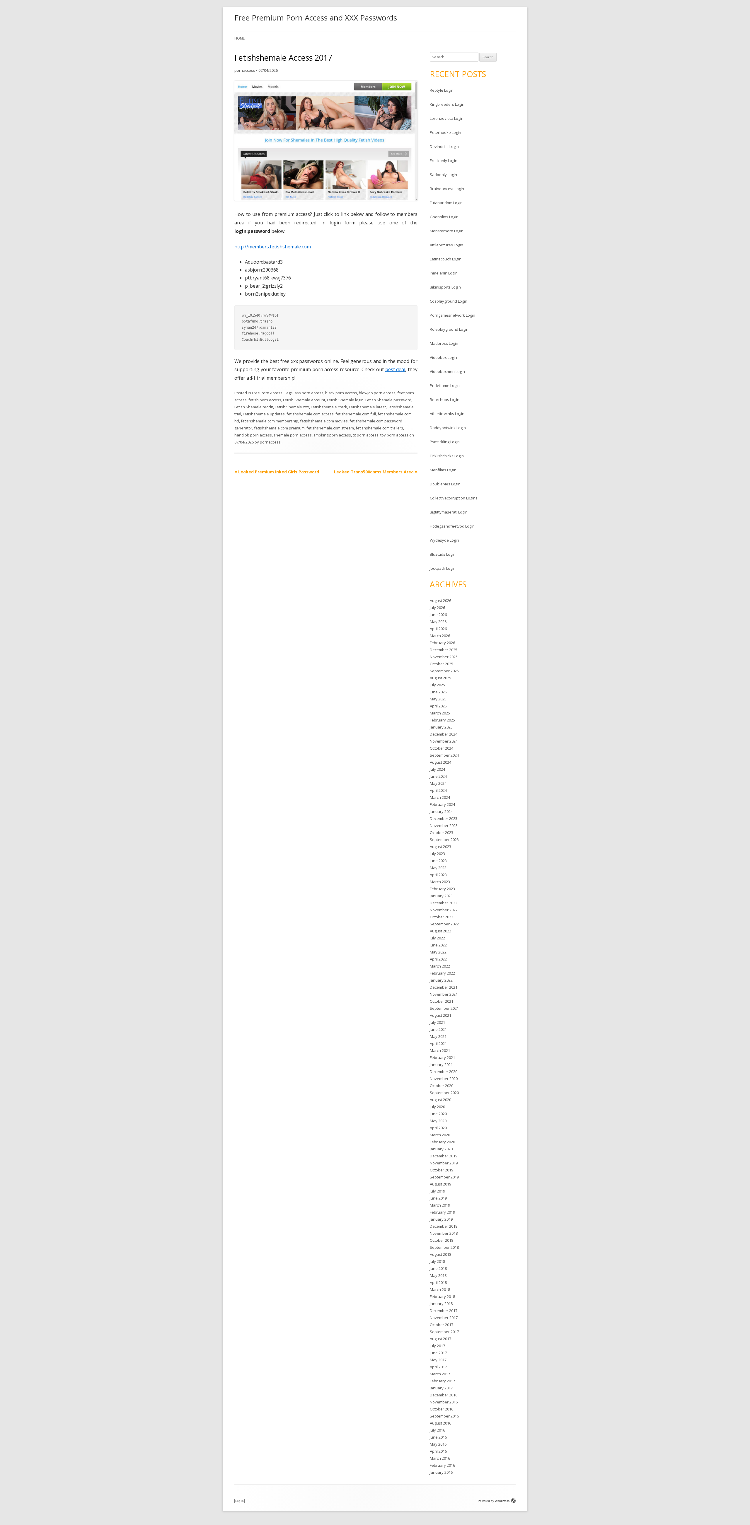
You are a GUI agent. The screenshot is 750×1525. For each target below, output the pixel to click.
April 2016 (438, 1451)
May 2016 (438, 1444)
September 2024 (444, 755)
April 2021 (438, 1043)
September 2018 (444, 1247)
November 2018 (444, 1233)
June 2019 (438, 1198)
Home (239, 38)
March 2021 (440, 1050)
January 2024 (441, 811)
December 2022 (443, 902)
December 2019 (443, 1156)
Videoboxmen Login (447, 371)
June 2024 (438, 776)
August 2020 (440, 1099)
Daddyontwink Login (448, 427)
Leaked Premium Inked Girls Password (276, 472)
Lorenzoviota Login (446, 118)
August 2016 (440, 1423)
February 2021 (442, 1057)
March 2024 (440, 797)
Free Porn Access (267, 392)
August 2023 (440, 846)
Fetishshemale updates (264, 414)
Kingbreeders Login (447, 104)
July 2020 (437, 1106)
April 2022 (438, 959)
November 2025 (444, 656)
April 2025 (438, 706)
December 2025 (443, 649)
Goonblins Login (444, 216)
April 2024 (438, 790)
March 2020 (440, 1134)
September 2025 (444, 670)
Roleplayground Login (449, 329)
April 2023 (438, 874)
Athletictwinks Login (447, 413)
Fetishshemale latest (367, 407)
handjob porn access (253, 435)
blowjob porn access (377, 392)
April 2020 (438, 1127)
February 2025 (442, 720)
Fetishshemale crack (329, 407)
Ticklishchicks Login (447, 455)
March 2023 (440, 881)
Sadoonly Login (443, 174)
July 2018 (437, 1261)
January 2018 (441, 1303)
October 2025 (441, 663)
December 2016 (443, 1395)
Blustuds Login (443, 554)
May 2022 (438, 952)
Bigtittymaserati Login (449, 512)
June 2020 (438, 1113)
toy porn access (394, 435)
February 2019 (442, 1212)
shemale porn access (293, 435)
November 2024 (444, 741)
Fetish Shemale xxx (292, 407)
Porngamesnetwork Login (452, 315)
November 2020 (444, 1078)
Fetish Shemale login (345, 399)
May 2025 (438, 699)
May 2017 (438, 1359)
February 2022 (442, 973)
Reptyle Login (442, 90)
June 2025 (438, 692)
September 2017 (444, 1331)
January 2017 (441, 1388)
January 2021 (441, 1064)
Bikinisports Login (445, 287)
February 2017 (442, 1381)
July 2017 (437, 1345)
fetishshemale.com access (310, 414)
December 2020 (443, 1071)
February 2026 (442, 642)
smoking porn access (332, 435)
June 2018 (438, 1268)
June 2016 (438, 1437)
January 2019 (441, 1219)
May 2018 (438, 1275)
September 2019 (444, 1177)
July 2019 (437, 1191)
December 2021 (443, 987)
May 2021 (438, 1036)
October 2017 (441, 1324)
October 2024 (441, 748)
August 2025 (440, 677)
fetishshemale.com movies (324, 421)
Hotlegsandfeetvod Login (452, 526)
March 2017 (440, 1373)
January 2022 (441, 980)
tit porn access (366, 435)
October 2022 (441, 917)
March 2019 (440, 1205)
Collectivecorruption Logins (454, 498)
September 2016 (444, 1416)
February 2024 (442, 804)
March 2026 (440, 635)
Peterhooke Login (445, 132)
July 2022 (437, 938)
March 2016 (440, 1458)
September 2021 (444, 1008)
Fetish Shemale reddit (253, 407)
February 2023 (442, 888)
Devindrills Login (444, 146)
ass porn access (308, 392)
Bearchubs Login (444, 399)
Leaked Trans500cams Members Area (375, 472)
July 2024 (437, 769)
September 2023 (444, 839)
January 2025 (441, 727)
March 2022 (440, 966)
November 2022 (444, 909)
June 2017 (438, 1352)
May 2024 (438, 783)
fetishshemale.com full (355, 414)
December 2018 (443, 1226)
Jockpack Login (443, 568)
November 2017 (444, 1317)
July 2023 (437, 853)
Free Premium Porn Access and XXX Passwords (315, 17)
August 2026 (440, 600)
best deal (395, 369)
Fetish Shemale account (304, 399)
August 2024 (440, 762)
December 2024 (443, 734)
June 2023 (438, 860)
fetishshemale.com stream (330, 428)
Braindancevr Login (447, 188)
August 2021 (440, 1015)
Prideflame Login (445, 385)
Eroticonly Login (443, 160)
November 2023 (444, 825)
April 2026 (438, 628)
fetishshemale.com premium (279, 428)
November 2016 (444, 1402)
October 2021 (441, 1001)
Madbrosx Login (444, 343)
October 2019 (441, 1170)
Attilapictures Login (446, 245)
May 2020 (438, 1120)
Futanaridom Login (446, 202)
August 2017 (440, 1338)
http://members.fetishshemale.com (272, 246)
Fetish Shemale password (388, 399)
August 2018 (440, 1254)
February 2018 (442, 1296)
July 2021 (437, 1022)
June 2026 (438, 614)
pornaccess (244, 70)
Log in (239, 1500)
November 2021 (444, 994)
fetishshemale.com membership (269, 421)
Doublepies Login (445, 484)
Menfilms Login (443, 469)
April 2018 (438, 1282)
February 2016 (442, 1465)
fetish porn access (264, 399)
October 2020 (441, 1085)
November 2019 (444, 1163)
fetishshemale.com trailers (379, 428)
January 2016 (441, 1472)
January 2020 (441, 1149)
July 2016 (437, 1430)
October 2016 (441, 1409)
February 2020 (442, 1141)
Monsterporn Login (446, 230)
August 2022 (440, 931)
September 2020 (444, 1092)
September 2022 (444, 924)
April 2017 (438, 1366)
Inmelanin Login (444, 273)
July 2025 (437, 685)
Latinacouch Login (445, 259)
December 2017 (443, 1310)
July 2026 (437, 607)
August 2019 (440, 1184)
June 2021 (438, 1029)
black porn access (341, 392)
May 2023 (438, 867)
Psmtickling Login (445, 441)
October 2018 (441, 1240)
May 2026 (438, 621)
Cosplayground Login (448, 301)
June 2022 (438, 945)
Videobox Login (443, 357)
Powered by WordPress (493, 1500)
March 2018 (440, 1289)
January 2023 (441, 895)
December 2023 (443, 818)
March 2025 (440, 713)
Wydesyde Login (444, 540)
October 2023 (441, 832)
